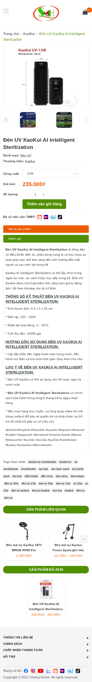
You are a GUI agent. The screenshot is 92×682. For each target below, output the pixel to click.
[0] (85, 13)
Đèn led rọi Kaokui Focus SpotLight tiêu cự (68, 550)
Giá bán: (9, 184)
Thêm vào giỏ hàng (44, 204)
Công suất (11, 173)
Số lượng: (10, 194)
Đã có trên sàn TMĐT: (19, 217)
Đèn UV (26, 155)
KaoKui (30, 161)
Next (83, 539)
